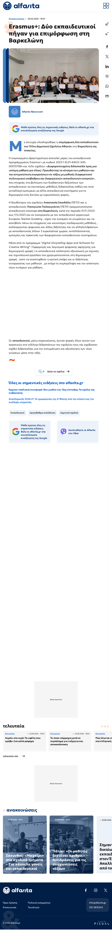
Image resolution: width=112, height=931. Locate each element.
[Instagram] (95, 890)
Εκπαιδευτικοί (17, 412)
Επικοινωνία (9, 907)
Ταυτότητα (33, 907)
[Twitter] (107, 56)
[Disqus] (56, 489)
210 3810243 (96, 907)
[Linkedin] (107, 66)
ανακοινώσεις (22, 810)
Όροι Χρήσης (10, 902)
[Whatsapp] (107, 86)
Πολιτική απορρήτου (39, 902)
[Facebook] (107, 46)
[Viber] (107, 76)
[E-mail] (107, 96)
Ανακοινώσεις (16, 18)
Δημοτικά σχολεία (69, 412)
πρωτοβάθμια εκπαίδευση (42, 412)
